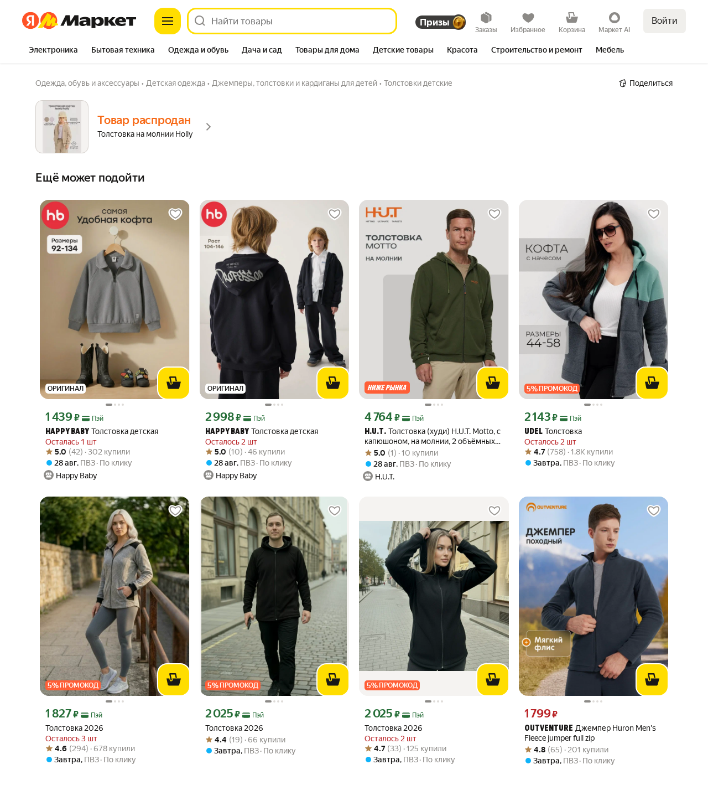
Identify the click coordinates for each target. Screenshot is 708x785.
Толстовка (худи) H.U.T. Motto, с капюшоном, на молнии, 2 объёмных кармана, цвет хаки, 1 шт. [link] (433, 436)
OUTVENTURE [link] (548, 729)
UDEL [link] (533, 432)
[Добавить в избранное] (175, 214)
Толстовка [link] (553, 431)
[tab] (53, 51)
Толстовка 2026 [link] (74, 728)
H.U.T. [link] (375, 432)
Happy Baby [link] (67, 432)
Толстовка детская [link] (101, 431)
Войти (665, 21)
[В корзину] (173, 383)
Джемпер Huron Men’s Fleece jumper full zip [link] (590, 733)
